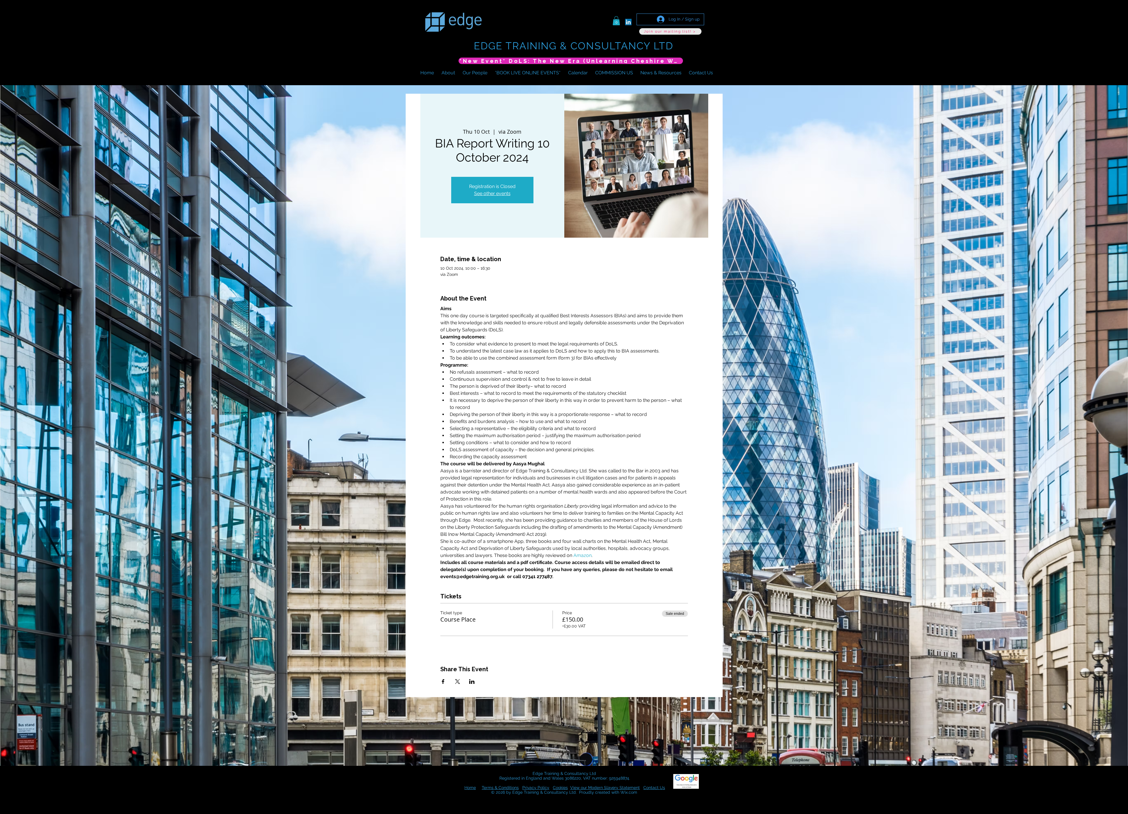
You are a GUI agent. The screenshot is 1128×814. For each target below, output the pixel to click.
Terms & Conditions (500, 787)
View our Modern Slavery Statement (605, 787)
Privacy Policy (535, 787)
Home (470, 787)
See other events (492, 193)
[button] (616, 20)
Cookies (560, 787)
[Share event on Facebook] (443, 681)
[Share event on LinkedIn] (472, 681)
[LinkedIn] (628, 22)
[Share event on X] (457, 681)
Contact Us (654, 787)
